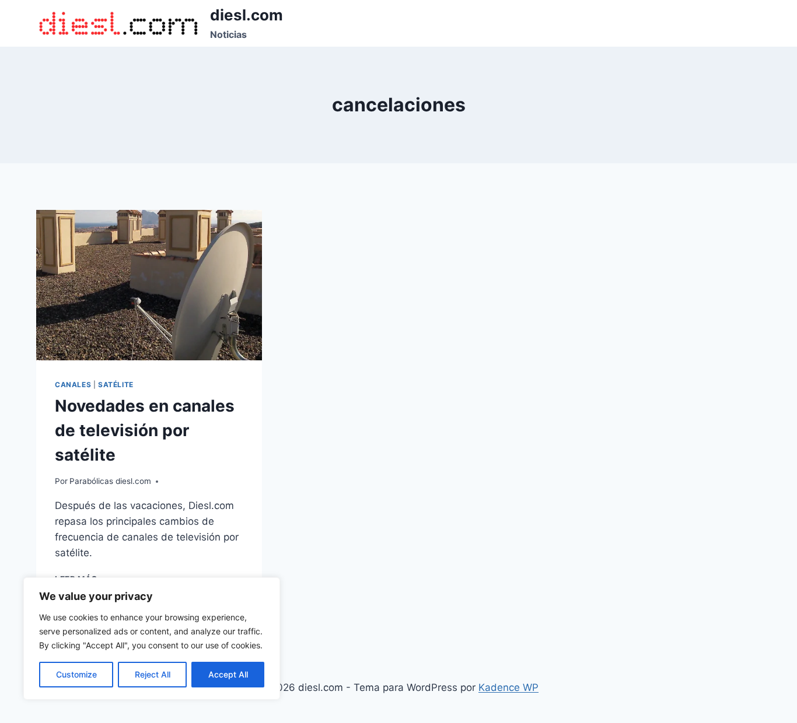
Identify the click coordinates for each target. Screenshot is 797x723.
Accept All (228, 674)
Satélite (116, 384)
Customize (76, 674)
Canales (73, 384)
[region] (151, 638)
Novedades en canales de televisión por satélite (145, 430)
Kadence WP (508, 687)
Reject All (152, 674)
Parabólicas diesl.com (110, 481)
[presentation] (149, 285)
